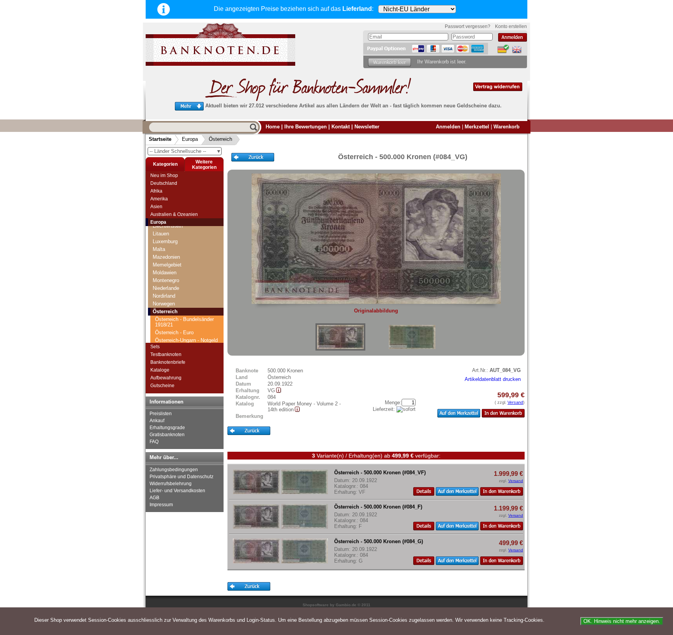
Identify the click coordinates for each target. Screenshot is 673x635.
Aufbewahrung (165, 378)
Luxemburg (165, 241)
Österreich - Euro (174, 332)
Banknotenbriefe (167, 362)
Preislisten (161, 413)
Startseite (160, 139)
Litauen (161, 234)
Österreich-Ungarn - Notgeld (186, 340)
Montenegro (166, 280)
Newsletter (366, 127)
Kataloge (159, 370)
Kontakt (340, 127)
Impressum (161, 504)
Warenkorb (506, 127)
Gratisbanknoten (167, 434)
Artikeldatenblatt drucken (493, 379)
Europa (190, 139)
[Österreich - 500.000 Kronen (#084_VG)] (340, 337)
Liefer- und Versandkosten (177, 490)
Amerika (159, 199)
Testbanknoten (165, 354)
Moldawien (164, 272)
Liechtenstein (168, 226)
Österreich (220, 139)
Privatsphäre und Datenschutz (181, 476)
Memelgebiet (167, 265)
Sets (155, 346)
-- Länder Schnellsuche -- (185, 151)
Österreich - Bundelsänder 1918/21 (184, 322)
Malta (159, 249)
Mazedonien (166, 257)
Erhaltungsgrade (167, 427)
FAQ (154, 441)
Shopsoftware (316, 605)
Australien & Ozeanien (174, 214)
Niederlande (166, 288)
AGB (154, 497)
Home (273, 127)
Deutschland (163, 183)
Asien (156, 206)
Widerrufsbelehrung (171, 483)
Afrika (156, 191)
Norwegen (164, 304)
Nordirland (164, 296)
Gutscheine (162, 385)
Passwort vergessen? (467, 26)
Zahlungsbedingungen (174, 469)
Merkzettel (477, 127)
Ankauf (157, 420)
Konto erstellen (511, 26)
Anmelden (448, 127)
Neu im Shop (164, 175)
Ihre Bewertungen (305, 127)
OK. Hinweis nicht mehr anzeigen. (621, 621)
